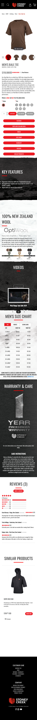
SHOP (7, 14)
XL (28, 105)
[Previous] (4, 587)
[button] (7, 113)
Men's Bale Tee (22, 14)
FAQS (18, 670)
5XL (24, 109)
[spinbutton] (4, 113)
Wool (16, 14)
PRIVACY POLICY (18, 693)
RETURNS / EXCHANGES (18, 674)
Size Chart (19, 137)
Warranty (19, 143)
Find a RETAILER (30, 113)
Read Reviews (24, 72)
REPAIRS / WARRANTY (18, 672)
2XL (32, 105)
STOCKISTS (18, 676)
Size (17, 101)
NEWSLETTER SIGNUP (18, 685)
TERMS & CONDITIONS (18, 691)
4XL (20, 109)
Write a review (18, 491)
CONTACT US (30, 377)
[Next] (33, 587)
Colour (4, 101)
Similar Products (19, 154)
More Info (29, 614)
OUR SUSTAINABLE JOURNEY (18, 687)
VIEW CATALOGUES (18, 689)
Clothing (12, 14)
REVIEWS (19, 148)
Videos (19, 132)
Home (3, 14)
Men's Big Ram (8, 599)
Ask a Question (21, 113)
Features (19, 121)
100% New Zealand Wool (19, 126)
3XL (17, 109)
